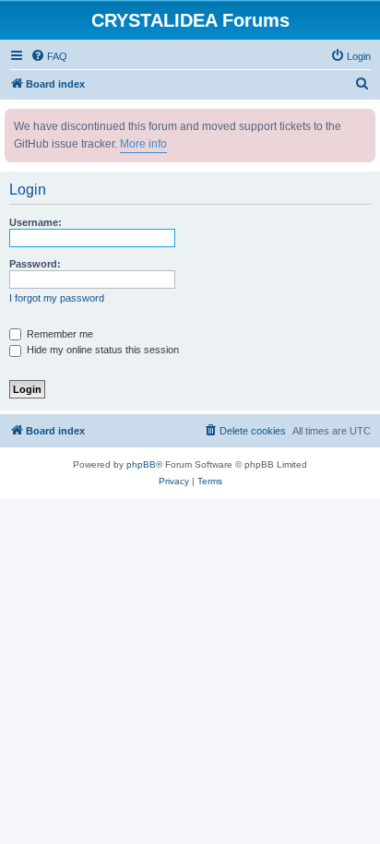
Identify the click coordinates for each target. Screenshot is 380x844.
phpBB (141, 464)
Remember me (58, 333)
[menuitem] (48, 56)
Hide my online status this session (101, 349)
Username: (35, 222)
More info (143, 143)
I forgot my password (56, 297)
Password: (35, 263)
